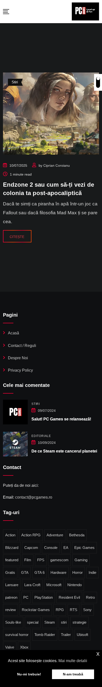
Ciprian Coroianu (56, 165)
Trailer (66, 635)
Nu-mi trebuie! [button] (29, 674)
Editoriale (41, 436)
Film (27, 560)
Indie (92, 572)
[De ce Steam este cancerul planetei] (15, 444)
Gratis (10, 572)
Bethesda (76, 535)
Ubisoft (82, 635)
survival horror (16, 635)
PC (25, 597)
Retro (90, 597)
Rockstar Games (36, 610)
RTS (73, 610)
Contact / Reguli (22, 346)
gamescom (59, 560)
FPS (40, 560)
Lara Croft (32, 585)
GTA (24, 572)
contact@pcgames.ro (33, 497)
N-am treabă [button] (73, 674)
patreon (11, 597)
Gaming (81, 560)
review (10, 610)
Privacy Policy (20, 370)
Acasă (13, 333)
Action (10, 535)
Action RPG (31, 535)
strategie (79, 622)
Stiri (35, 404)
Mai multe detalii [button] (72, 661)
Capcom (31, 547)
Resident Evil (69, 597)
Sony (87, 610)
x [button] (98, 653)
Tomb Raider (44, 635)
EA (65, 547)
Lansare (11, 585)
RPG (60, 610)
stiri (64, 622)
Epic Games (84, 547)
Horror (77, 572)
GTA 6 (39, 572)
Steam (49, 622)
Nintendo (74, 585)
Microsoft (53, 585)
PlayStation (43, 597)
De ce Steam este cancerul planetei (64, 451)
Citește (17, 237)
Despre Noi (18, 358)
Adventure (55, 535)
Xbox (24, 647)
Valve (9, 647)
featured (11, 560)
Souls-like (13, 622)
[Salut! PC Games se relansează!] (15, 412)
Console (50, 547)
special (32, 622)
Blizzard (11, 547)
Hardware (58, 572)
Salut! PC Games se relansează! (61, 419)
